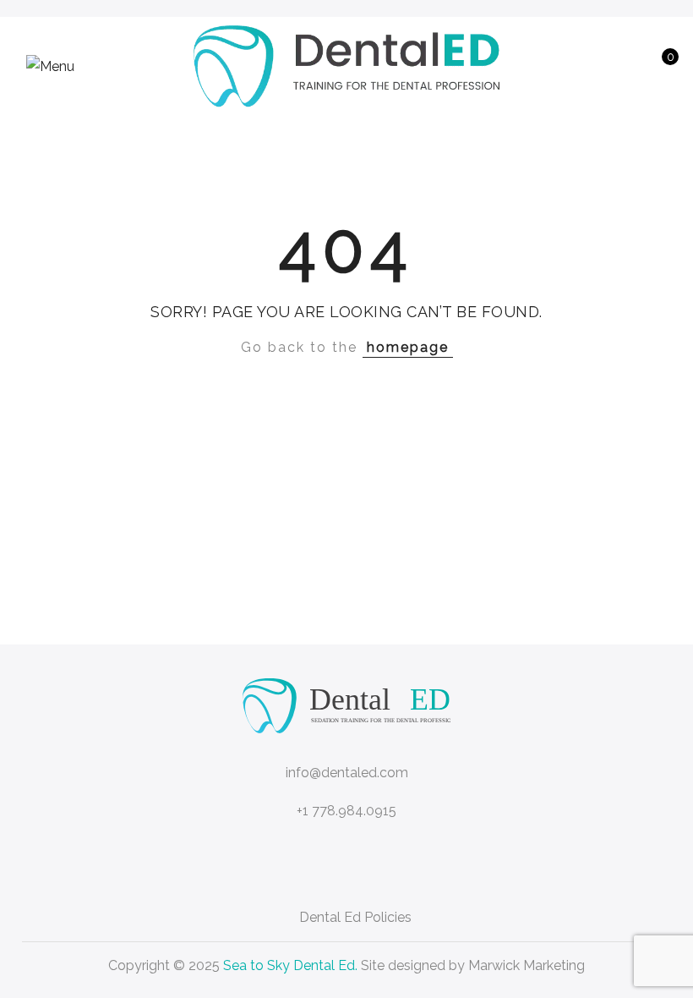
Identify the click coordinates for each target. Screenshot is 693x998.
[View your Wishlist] (627, 66)
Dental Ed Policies (355, 917)
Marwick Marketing (526, 965)
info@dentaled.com (347, 773)
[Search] (575, 66)
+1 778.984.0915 (346, 811)
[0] (654, 66)
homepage (408, 347)
